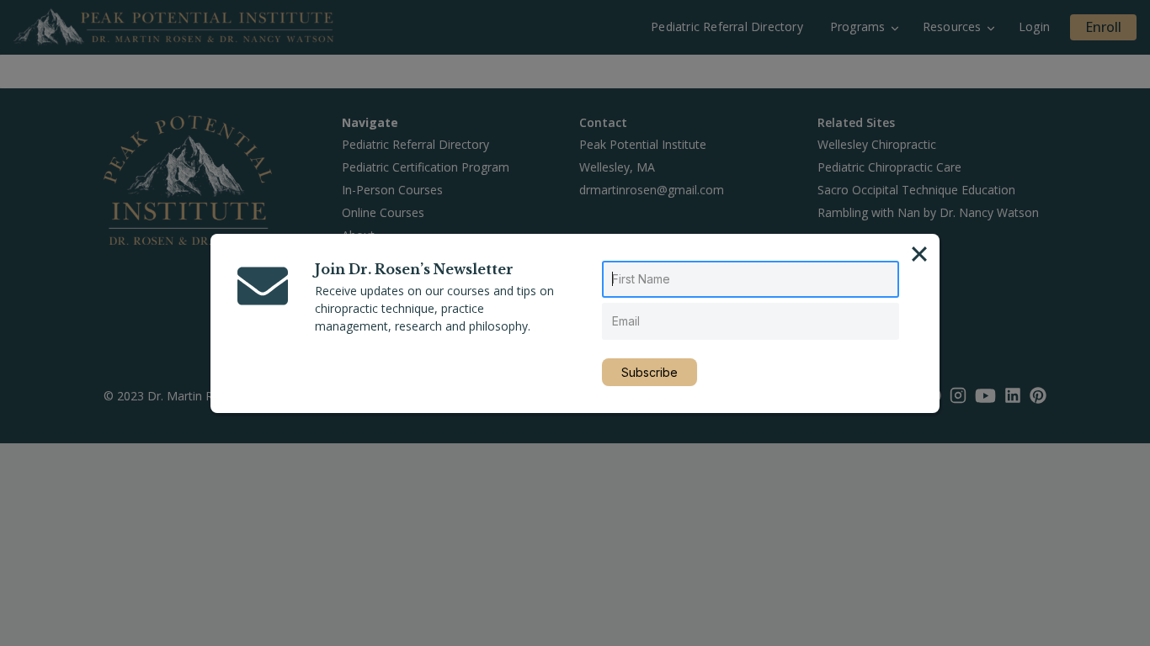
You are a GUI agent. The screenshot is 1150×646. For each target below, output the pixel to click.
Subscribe (649, 372)
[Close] (919, 254)
